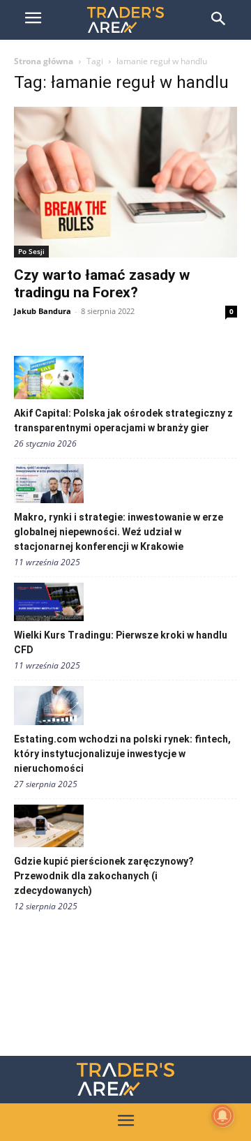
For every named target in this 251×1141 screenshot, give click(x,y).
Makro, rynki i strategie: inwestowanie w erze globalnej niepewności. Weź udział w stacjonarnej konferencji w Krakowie (118, 532)
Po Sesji (31, 251)
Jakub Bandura (42, 311)
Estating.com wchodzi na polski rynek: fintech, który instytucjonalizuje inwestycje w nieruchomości (122, 753)
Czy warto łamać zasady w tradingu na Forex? (102, 284)
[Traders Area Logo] (125, 1079)
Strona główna (43, 61)
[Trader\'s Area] (125, 20)
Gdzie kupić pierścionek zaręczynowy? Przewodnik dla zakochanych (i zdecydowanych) (104, 876)
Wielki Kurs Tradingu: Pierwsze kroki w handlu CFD (120, 642)
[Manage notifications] (222, 1116)
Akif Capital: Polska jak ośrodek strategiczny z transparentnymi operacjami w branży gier (123, 420)
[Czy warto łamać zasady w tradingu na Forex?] (125, 182)
